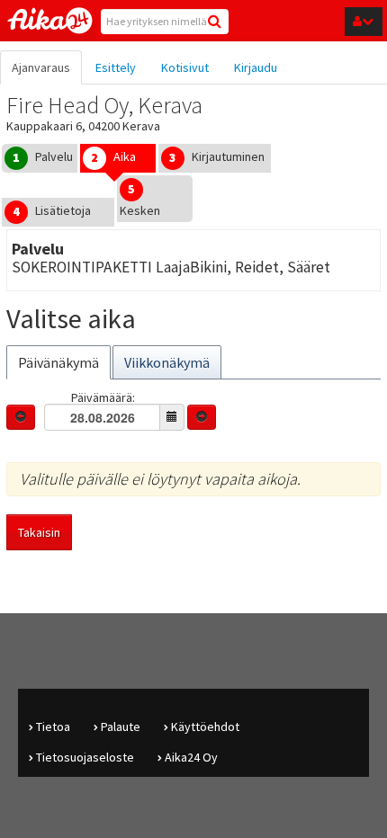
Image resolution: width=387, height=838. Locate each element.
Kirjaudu (255, 67)
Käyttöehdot (205, 726)
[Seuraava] (201, 417)
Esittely (115, 67)
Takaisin (39, 532)
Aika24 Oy (191, 757)
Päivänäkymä (58, 362)
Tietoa (53, 726)
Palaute (120, 726)
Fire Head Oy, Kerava (104, 105)
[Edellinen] (20, 417)
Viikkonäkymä (167, 362)
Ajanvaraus (41, 67)
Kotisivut (185, 67)
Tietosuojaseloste (85, 757)
